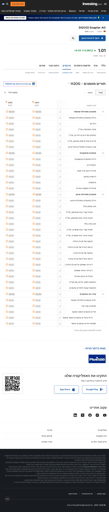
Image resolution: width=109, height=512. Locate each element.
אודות (49, 430)
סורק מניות (93, 11)
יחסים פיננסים (54, 73)
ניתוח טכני (54, 65)
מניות (103, 11)
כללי (103, 65)
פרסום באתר (46, 436)
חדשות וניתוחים (82, 65)
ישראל (82, 11)
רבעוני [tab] (90, 92)
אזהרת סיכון (73, 494)
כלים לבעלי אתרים (99, 441)
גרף (96, 65)
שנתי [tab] (100, 92)
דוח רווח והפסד (87, 73)
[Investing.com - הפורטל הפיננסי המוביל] (92, 4)
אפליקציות (102, 430)
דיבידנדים (41, 73)
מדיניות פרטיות (87, 494)
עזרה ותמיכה (46, 441)
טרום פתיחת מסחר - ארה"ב (52, 11)
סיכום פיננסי (101, 73)
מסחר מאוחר (29, 11)
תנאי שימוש (101, 494)
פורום (42, 65)
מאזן (77, 73)
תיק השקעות (101, 436)
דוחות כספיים (30, 73)
